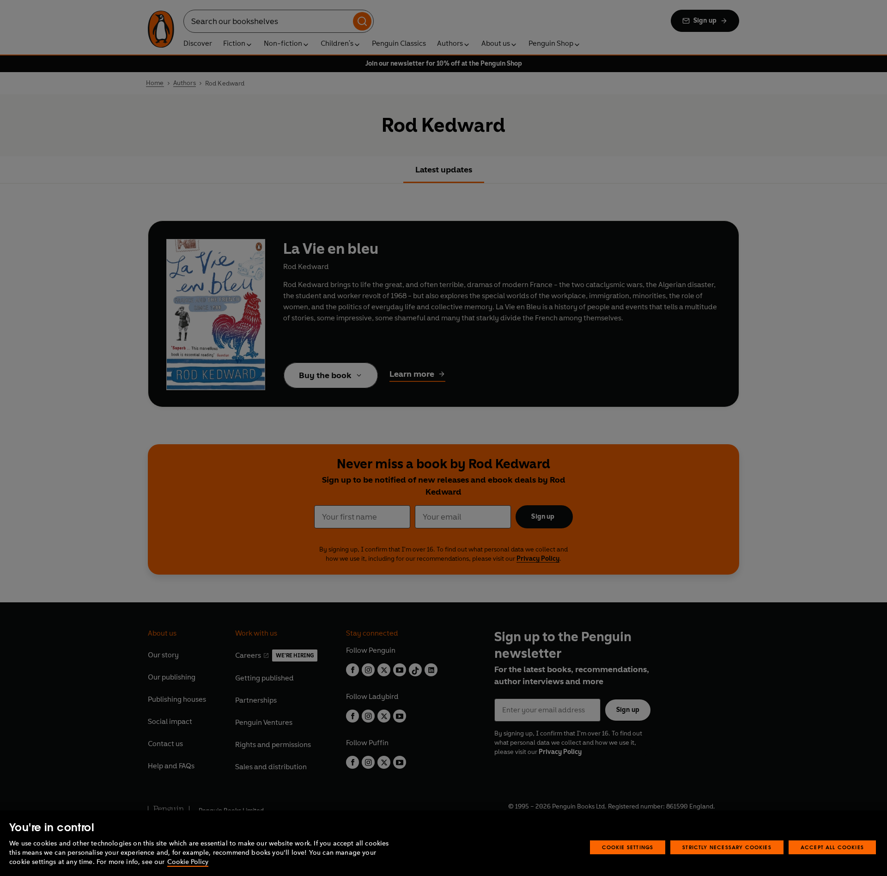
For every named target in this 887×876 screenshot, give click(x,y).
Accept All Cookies (832, 847)
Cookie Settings (628, 847)
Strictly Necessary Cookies (727, 847)
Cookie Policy (187, 862)
